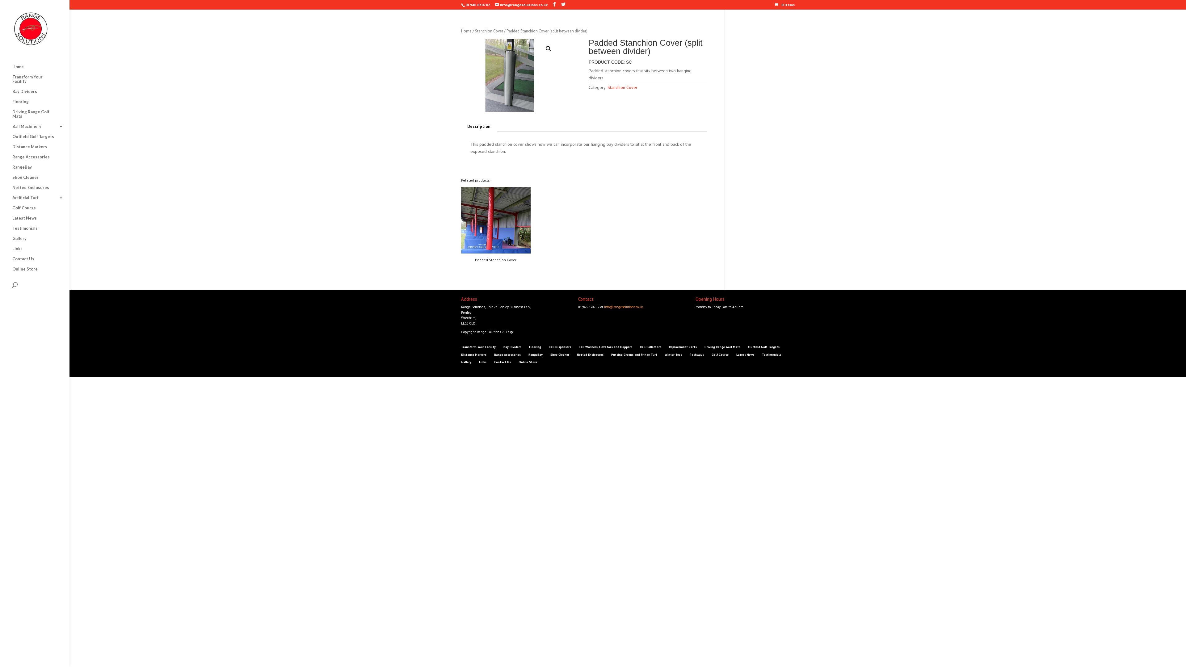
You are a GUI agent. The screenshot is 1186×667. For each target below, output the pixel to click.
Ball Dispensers (560, 347)
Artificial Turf (25, 197)
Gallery (19, 238)
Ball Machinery (26, 126)
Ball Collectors (650, 347)
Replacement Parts (683, 347)
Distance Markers (29, 147)
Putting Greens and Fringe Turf (634, 355)
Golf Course (24, 208)
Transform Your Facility (27, 79)
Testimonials (25, 228)
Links (17, 248)
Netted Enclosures (30, 187)
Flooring (20, 101)
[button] (548, 48)
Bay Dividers (24, 91)
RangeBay (22, 167)
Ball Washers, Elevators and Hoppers (605, 347)
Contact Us (23, 259)
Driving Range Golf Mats (30, 114)
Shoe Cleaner (25, 177)
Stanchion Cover (489, 31)
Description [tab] (478, 126)
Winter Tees (673, 355)
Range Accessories (31, 157)
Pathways (697, 355)
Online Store (25, 269)
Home (18, 67)
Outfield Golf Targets (33, 136)
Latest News (24, 218)
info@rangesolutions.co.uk (623, 307)
